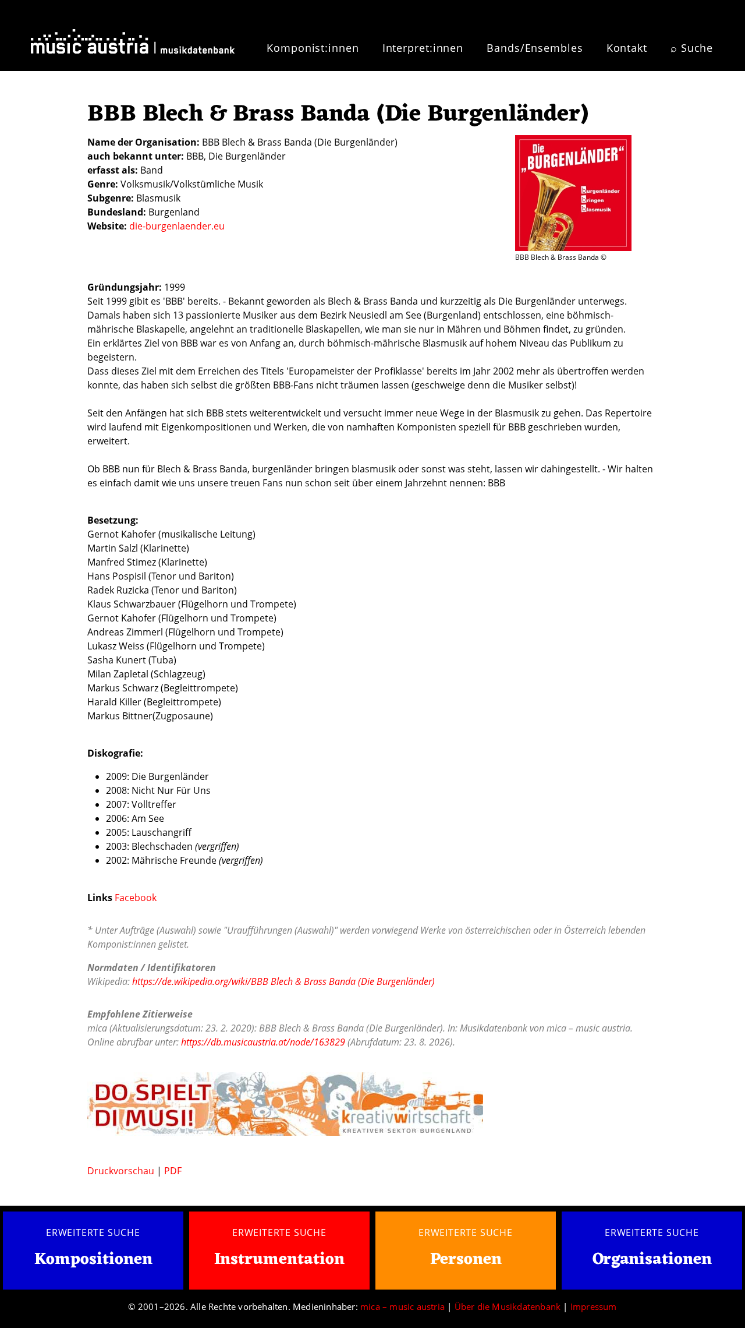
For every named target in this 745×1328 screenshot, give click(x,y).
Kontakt (626, 48)
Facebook (136, 897)
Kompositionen (93, 1260)
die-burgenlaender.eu (177, 226)
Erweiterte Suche (93, 1232)
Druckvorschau (120, 1170)
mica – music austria (402, 1306)
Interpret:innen (423, 48)
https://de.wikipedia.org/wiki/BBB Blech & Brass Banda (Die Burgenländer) (283, 981)
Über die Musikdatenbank (508, 1306)
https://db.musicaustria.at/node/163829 (263, 1042)
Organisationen (652, 1259)
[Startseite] (133, 39)
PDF (173, 1170)
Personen (466, 1259)
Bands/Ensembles (535, 48)
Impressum (593, 1306)
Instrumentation (279, 1259)
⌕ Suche (691, 48)
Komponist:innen (313, 48)
